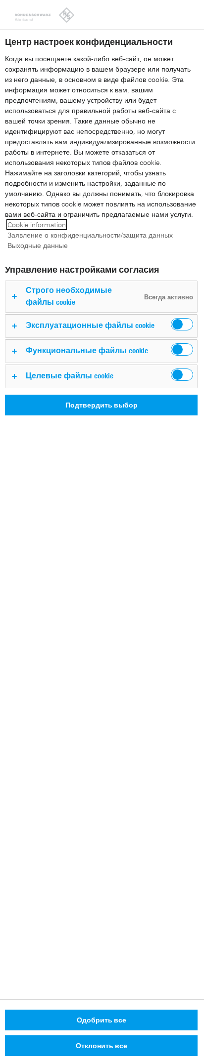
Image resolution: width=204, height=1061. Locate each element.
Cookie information (36, 224)
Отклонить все (101, 1045)
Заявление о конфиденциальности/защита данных (90, 235)
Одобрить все (101, 1020)
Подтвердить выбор (101, 405)
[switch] (182, 324)
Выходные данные (37, 245)
